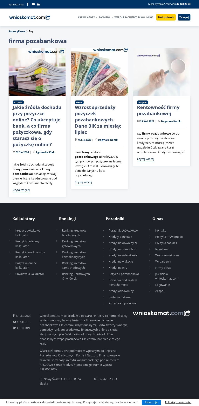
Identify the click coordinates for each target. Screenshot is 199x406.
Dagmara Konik (108, 140)
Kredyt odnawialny (121, 291)
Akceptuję (151, 402)
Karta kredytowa (120, 297)
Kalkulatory (86, 17)
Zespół (159, 291)
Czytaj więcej (21, 190)
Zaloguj (184, 17)
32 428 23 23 (108, 379)
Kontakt (160, 230)
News (149, 17)
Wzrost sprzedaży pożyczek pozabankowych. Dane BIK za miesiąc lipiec (98, 119)
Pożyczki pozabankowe (124, 274)
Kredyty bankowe (120, 237)
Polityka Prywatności (169, 237)
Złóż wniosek (166, 17)
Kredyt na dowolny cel (123, 243)
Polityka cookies (166, 243)
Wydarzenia (163, 261)
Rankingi (105, 17)
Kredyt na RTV (118, 268)
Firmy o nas (163, 268)
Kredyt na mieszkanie (123, 255)
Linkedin (23, 328)
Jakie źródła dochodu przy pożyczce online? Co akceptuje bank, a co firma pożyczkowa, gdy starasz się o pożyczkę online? (37, 126)
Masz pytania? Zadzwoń (169, 4)
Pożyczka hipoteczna (122, 303)
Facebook (23, 316)
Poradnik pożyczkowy (123, 230)
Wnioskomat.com (167, 255)
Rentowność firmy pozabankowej (158, 110)
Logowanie (162, 285)
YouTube (23, 322)
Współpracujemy (125, 17)
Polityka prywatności (178, 402)
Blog (141, 17)
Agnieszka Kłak (45, 152)
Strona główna (17, 31)
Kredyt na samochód (122, 249)
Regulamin (162, 249)
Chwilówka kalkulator (29, 274)
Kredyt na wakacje (121, 261)
